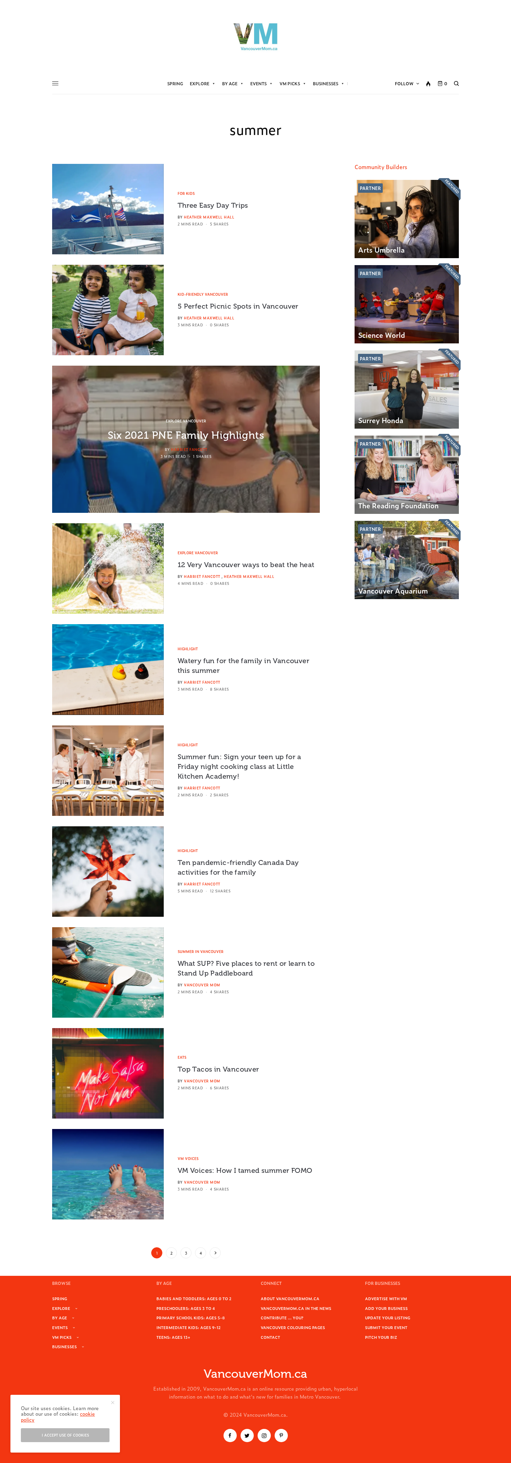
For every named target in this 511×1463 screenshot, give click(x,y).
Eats (182, 1057)
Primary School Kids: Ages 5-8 (190, 1317)
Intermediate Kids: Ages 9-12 (188, 1327)
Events (258, 83)
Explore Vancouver (186, 420)
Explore (199, 83)
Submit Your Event (386, 1327)
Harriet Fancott (189, 449)
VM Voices (188, 1158)
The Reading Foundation (398, 505)
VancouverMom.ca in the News (296, 1308)
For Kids (186, 193)
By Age (229, 83)
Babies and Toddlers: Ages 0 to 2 (194, 1298)
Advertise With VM (386, 1298)
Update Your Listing (387, 1317)
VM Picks (289, 83)
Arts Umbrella (381, 249)
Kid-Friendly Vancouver (203, 294)
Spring (175, 83)
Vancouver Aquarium (393, 590)
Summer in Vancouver (201, 951)
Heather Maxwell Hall (209, 217)
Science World (381, 334)
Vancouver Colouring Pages (293, 1327)
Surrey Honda (380, 420)
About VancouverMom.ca (290, 1298)
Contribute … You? (282, 1317)
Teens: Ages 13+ (173, 1337)
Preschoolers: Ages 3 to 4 (185, 1308)
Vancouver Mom (202, 984)
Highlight (188, 648)
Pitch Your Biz (381, 1337)
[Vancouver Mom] (255, 36)
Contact (270, 1337)
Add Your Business (386, 1308)
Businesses (325, 83)
